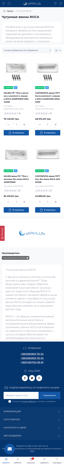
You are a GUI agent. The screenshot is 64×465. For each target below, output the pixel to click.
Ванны (10, 11)
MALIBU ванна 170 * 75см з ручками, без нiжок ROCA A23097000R (16, 179)
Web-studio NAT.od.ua (38, 446)
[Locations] (55, 3)
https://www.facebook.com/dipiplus (25, 378)
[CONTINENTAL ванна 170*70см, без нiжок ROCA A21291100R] (47, 154)
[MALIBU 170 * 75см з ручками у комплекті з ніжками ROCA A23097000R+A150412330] (16, 71)
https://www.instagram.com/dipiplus (39, 378)
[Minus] (8, 125)
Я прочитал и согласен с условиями (34, 401)
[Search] (9, 3)
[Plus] (24, 125)
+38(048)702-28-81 (32, 362)
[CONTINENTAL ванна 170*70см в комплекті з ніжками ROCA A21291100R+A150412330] (47, 71)
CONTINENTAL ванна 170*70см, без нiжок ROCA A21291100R (47, 179)
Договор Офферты (28, 401)
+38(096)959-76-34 (32, 354)
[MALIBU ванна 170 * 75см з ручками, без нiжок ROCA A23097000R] (16, 154)
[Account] (60, 3)
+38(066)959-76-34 (32, 358)
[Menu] (3, 3)
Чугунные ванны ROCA (14, 258)
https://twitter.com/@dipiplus (32, 378)
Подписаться (49, 395)
